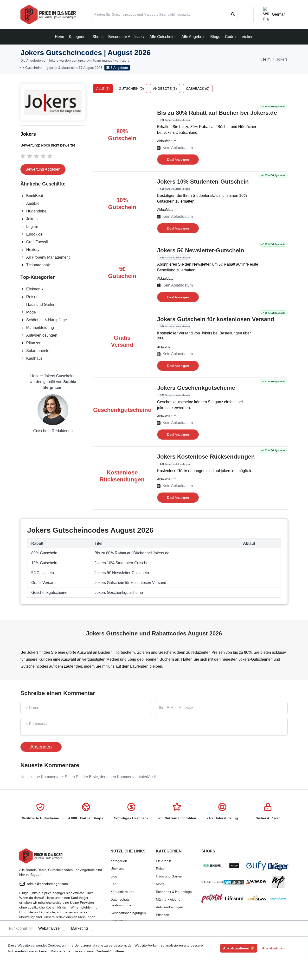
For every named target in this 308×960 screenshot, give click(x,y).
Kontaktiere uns (122, 892)
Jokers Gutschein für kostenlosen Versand (215, 319)
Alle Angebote (193, 37)
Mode (31, 312)
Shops (97, 37)
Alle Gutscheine (163, 37)
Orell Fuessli (37, 242)
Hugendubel (36, 211)
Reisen (32, 297)
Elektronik (34, 289)
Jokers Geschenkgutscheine (196, 387)
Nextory (32, 250)
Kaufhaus (34, 358)
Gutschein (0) (131, 88)
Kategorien (78, 37)
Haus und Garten (40, 304)
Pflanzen (33, 343)
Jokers (32, 219)
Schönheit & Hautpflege (46, 320)
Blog (113, 876)
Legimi (32, 226)
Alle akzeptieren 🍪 (238, 948)
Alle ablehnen (273, 948)
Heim (59, 37)
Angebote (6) (165, 88)
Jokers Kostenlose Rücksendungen (206, 456)
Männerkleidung (40, 328)
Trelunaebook (38, 265)
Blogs (215, 37)
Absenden (41, 746)
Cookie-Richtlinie (110, 951)
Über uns (117, 868)
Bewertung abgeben (43, 169)
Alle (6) (103, 88)
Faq (113, 884)
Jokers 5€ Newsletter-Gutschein (200, 250)
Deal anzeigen (178, 159)
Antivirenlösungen (41, 335)
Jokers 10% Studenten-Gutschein (203, 181)
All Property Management (48, 257)
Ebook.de (34, 234)
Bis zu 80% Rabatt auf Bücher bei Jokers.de (217, 112)
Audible (32, 203)
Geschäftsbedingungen (128, 913)
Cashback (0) (197, 88)
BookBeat (34, 196)
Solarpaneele (37, 351)
